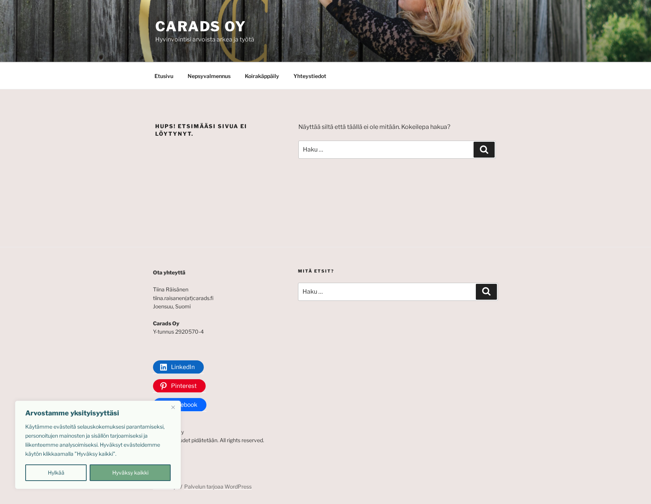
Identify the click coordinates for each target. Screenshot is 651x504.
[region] (98, 445)
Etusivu (163, 76)
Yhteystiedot (309, 76)
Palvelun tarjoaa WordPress (218, 486)
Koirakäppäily (262, 76)
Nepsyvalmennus (209, 76)
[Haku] (484, 150)
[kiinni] (172, 407)
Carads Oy (200, 26)
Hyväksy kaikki (130, 472)
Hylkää (56, 472)
